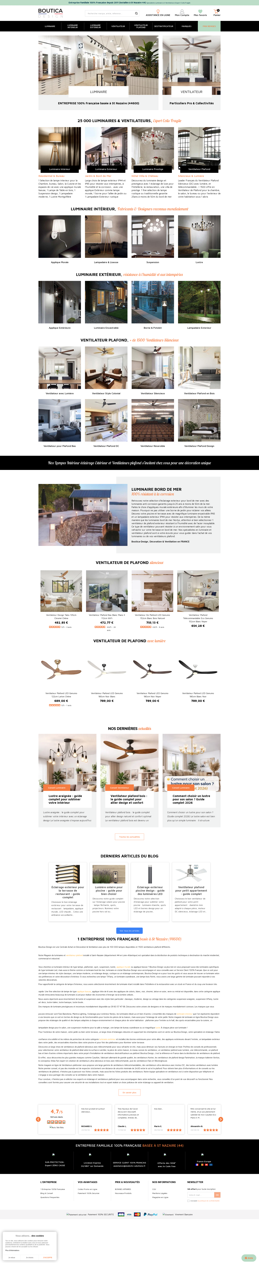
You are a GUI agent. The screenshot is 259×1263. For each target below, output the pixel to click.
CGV (154, 1189)
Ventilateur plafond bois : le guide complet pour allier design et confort (129, 799)
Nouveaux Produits (123, 1193)
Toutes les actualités (129, 837)
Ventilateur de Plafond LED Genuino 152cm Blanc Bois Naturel (152, 616)
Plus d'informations (12, 1250)
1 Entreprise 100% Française (52, 1189)
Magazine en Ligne (160, 1197)
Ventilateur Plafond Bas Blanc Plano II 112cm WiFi (107, 616)
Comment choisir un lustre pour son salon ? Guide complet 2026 (191, 799)
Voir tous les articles (129, 930)
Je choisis (29, 1258)
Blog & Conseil (46, 1193)
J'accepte (47, 1258)
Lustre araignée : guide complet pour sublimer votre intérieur (65, 799)
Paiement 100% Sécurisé (88, 1193)
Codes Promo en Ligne (87, 1189)
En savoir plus (129, 1092)
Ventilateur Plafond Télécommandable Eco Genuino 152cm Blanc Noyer (198, 618)
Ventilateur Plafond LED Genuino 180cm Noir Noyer (152, 695)
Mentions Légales (159, 1193)
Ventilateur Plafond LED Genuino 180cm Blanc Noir (198, 695)
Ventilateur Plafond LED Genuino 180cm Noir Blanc (107, 695)
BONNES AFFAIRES (123, 1189)
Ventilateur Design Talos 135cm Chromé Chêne (61, 616)
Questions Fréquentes (49, 1197)
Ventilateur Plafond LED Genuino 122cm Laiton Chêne (61, 695)
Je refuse (11, 1258)
